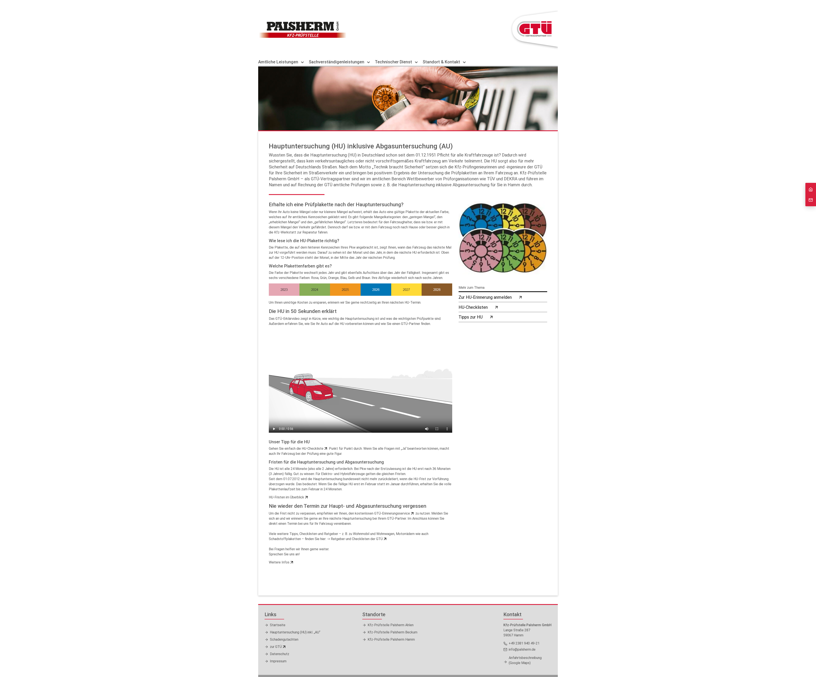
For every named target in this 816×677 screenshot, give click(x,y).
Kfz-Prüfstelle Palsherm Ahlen (391, 625)
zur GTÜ (276, 647)
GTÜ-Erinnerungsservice (392, 513)
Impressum (278, 661)
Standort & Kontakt (442, 62)
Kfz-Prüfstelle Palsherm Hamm (391, 639)
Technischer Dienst (394, 62)
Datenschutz (279, 654)
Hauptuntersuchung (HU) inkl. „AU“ (295, 632)
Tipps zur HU (471, 317)
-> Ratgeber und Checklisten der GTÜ (355, 539)
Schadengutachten (284, 639)
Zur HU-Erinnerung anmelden (485, 297)
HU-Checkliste (312, 449)
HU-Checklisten (473, 307)
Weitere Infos (279, 562)
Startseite (277, 625)
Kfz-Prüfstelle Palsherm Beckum (392, 632)
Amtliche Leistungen (278, 62)
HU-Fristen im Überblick (286, 497)
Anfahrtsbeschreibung (525, 660)
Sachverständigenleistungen (337, 62)
